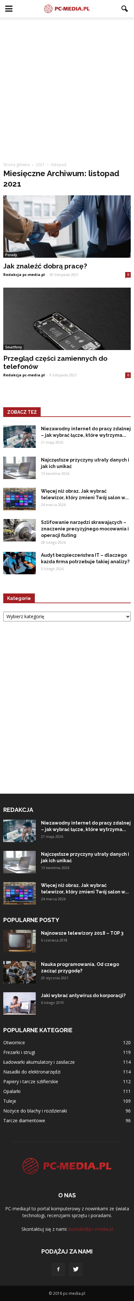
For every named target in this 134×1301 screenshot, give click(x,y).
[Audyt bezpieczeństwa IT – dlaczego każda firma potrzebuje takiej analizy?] (19, 563)
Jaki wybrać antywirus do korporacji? (83, 995)
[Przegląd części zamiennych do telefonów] (67, 319)
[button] (125, 9)
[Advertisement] (67, 91)
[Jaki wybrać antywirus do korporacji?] (19, 1003)
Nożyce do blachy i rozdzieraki (35, 1111)
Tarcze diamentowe (24, 1120)
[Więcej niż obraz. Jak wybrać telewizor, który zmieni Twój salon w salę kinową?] (19, 499)
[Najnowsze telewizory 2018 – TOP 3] (19, 941)
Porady (11, 255)
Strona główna (16, 164)
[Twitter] (75, 1269)
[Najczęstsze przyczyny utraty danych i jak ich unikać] (19, 468)
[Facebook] (58, 1269)
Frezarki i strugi (19, 1052)
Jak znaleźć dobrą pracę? (45, 266)
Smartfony (13, 347)
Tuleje (9, 1101)
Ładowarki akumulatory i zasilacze (39, 1062)
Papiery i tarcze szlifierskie (30, 1081)
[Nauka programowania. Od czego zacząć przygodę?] (19, 972)
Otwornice (14, 1042)
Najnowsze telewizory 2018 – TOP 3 (82, 933)
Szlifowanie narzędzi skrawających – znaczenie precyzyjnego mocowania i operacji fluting (85, 529)
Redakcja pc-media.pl (24, 274)
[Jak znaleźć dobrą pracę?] (67, 226)
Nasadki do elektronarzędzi (31, 1072)
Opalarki (11, 1091)
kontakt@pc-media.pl (91, 1229)
